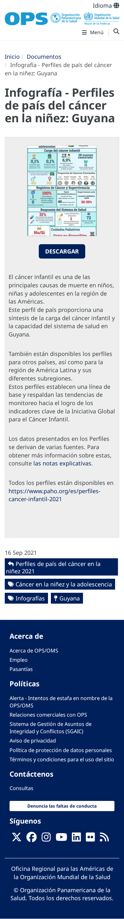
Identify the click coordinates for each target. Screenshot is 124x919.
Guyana (69, 598)
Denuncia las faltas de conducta (62, 806)
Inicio (12, 56)
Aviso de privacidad (33, 740)
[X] (16, 838)
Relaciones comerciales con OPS (48, 714)
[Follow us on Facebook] (31, 838)
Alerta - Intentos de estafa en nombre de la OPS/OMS (61, 702)
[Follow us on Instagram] (46, 838)
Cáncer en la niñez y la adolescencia (64, 584)
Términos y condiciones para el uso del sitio (62, 759)
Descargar (62, 251)
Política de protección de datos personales (61, 750)
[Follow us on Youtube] (61, 838)
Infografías (30, 598)
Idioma (103, 5)
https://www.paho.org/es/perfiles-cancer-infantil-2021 (54, 495)
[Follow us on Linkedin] (76, 838)
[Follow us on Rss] (104, 838)
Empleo (19, 659)
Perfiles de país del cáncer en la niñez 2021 (53, 567)
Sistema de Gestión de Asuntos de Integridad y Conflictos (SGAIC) (51, 727)
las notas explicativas (62, 463)
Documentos (44, 56)
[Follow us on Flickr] (90, 838)
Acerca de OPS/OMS (34, 650)
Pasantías (21, 669)
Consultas (21, 788)
